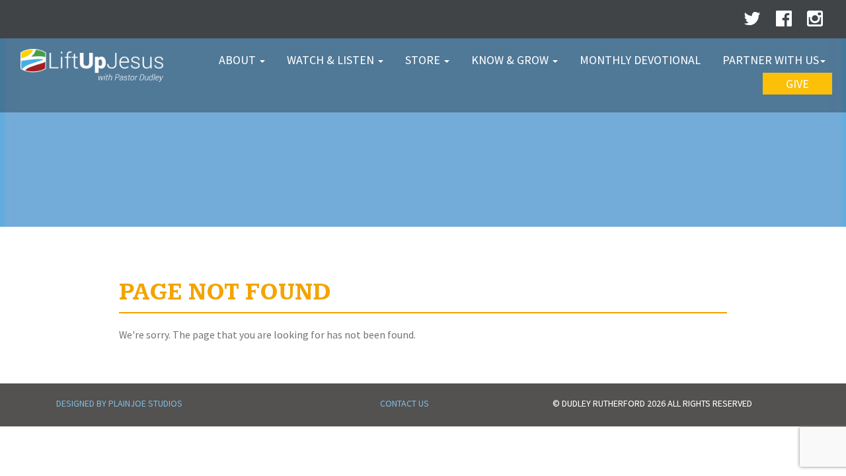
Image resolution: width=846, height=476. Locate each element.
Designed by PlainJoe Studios (119, 403)
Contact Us (404, 403)
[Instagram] (815, 22)
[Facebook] (784, 22)
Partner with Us (770, 59)
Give (797, 83)
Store (424, 59)
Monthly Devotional (640, 59)
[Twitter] (752, 22)
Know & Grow (511, 59)
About (238, 59)
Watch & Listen (332, 59)
